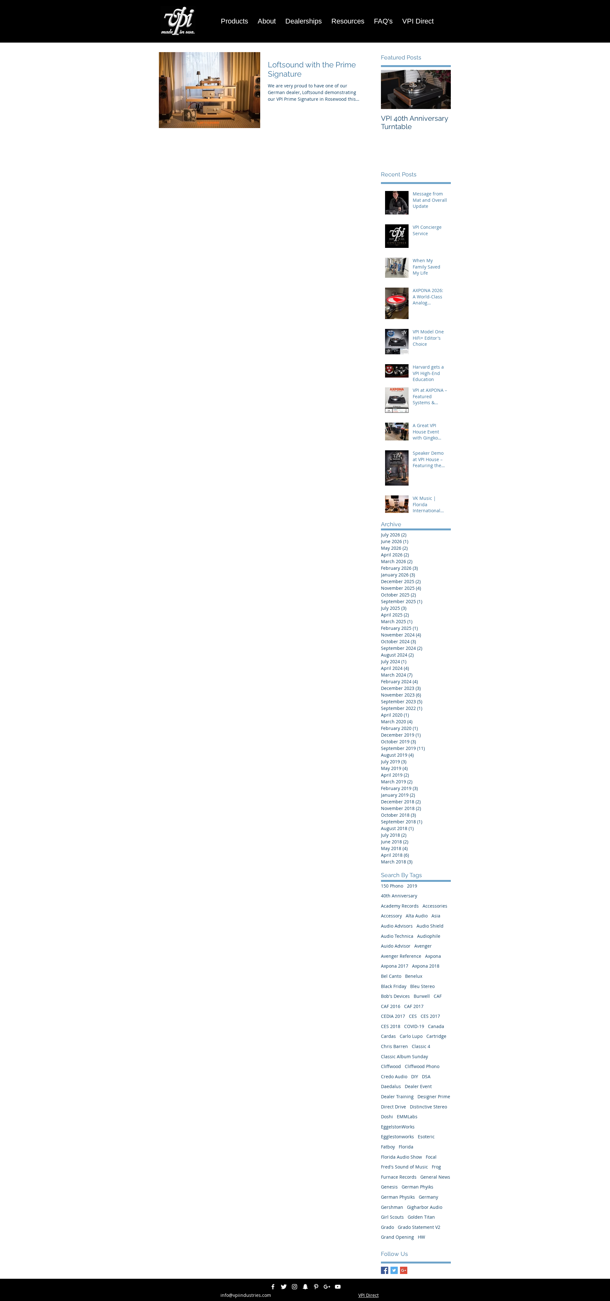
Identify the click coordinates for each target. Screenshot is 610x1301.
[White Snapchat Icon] (305, 1286)
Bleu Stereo (422, 986)
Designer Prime (433, 1096)
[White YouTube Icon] (337, 1286)
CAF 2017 (414, 1006)
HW (421, 1237)
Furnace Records (399, 1177)
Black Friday (393, 986)
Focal (431, 1157)
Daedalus (391, 1086)
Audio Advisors (397, 926)
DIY (414, 1076)
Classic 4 (421, 1046)
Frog (436, 1167)
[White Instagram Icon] (294, 1286)
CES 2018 (390, 1026)
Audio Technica (397, 936)
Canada (436, 1026)
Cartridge (436, 1036)
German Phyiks (417, 1187)
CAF (438, 996)
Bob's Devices (395, 996)
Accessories (435, 906)
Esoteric (426, 1137)
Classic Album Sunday (404, 1056)
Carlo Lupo (411, 1036)
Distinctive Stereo (428, 1107)
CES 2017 (430, 1016)
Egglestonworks (397, 1137)
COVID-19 (414, 1026)
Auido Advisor (395, 946)
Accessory (391, 916)
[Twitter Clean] (283, 1286)
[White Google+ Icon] (326, 1286)
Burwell (422, 996)
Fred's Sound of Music (404, 1167)
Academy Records (400, 906)
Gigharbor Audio (424, 1207)
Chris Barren (394, 1046)
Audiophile (428, 936)
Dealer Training (397, 1096)
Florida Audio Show (401, 1157)
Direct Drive (393, 1107)
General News (435, 1177)
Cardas (388, 1036)
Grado (387, 1227)
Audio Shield (430, 926)
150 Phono (392, 886)
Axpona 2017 (394, 966)
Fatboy (388, 1147)
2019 (412, 886)
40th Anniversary (399, 896)
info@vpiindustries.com (245, 1295)
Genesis (389, 1187)
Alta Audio (417, 916)
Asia (435, 916)
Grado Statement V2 (419, 1227)
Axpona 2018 (425, 966)
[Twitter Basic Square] (394, 1270)
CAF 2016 (390, 1006)
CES (413, 1016)
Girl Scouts (392, 1217)
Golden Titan (421, 1217)
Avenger (423, 946)
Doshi (387, 1117)
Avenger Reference (401, 956)
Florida (406, 1147)
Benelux (413, 976)
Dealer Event (418, 1086)
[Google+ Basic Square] (403, 1270)
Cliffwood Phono (422, 1066)
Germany (428, 1197)
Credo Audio (394, 1076)
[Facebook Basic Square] (384, 1270)
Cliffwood (391, 1066)
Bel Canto (391, 976)
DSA (426, 1076)
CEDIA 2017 (393, 1016)
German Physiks (398, 1197)
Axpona (433, 956)
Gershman (392, 1207)
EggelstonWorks (398, 1127)
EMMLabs (407, 1117)
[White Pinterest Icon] (316, 1286)
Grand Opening (397, 1237)
